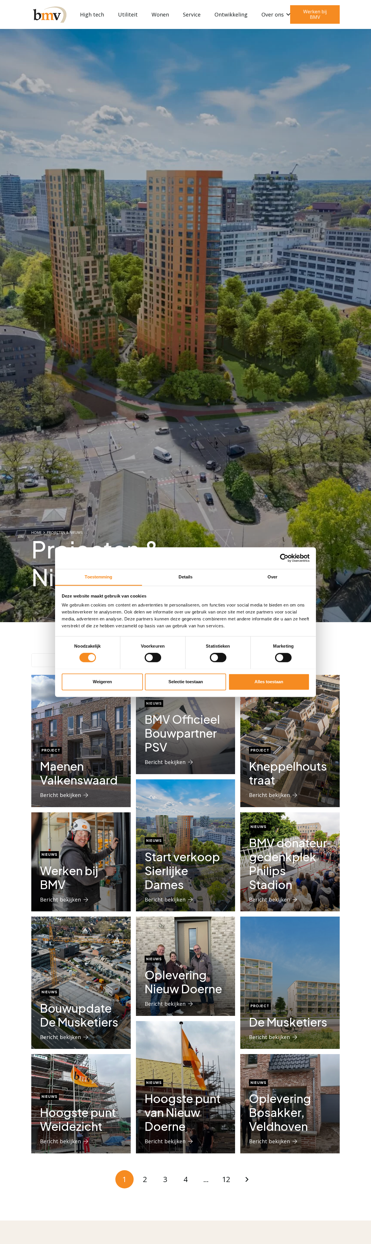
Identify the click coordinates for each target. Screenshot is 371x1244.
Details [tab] (186, 576)
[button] (287, 14)
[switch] (153, 657)
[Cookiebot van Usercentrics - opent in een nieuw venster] (284, 558)
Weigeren (102, 681)
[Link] (81, 741)
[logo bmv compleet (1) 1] (49, 14)
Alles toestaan (268, 681)
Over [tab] (272, 576)
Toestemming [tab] (98, 576)
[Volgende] (246, 1179)
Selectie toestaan (185, 681)
